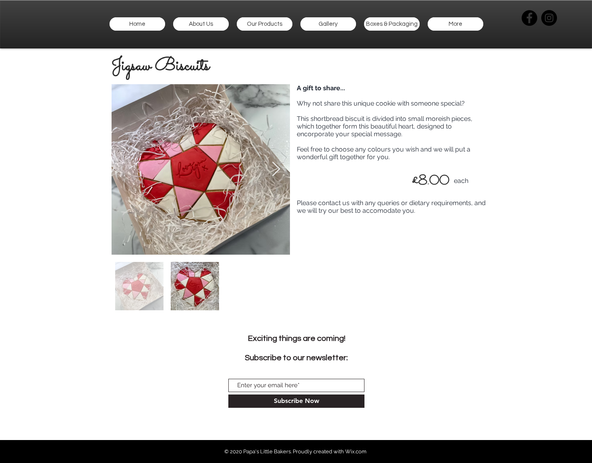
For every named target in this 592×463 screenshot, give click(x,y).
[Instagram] (549, 18)
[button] (264, 24)
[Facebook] (529, 18)
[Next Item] (276, 169)
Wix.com (355, 451)
